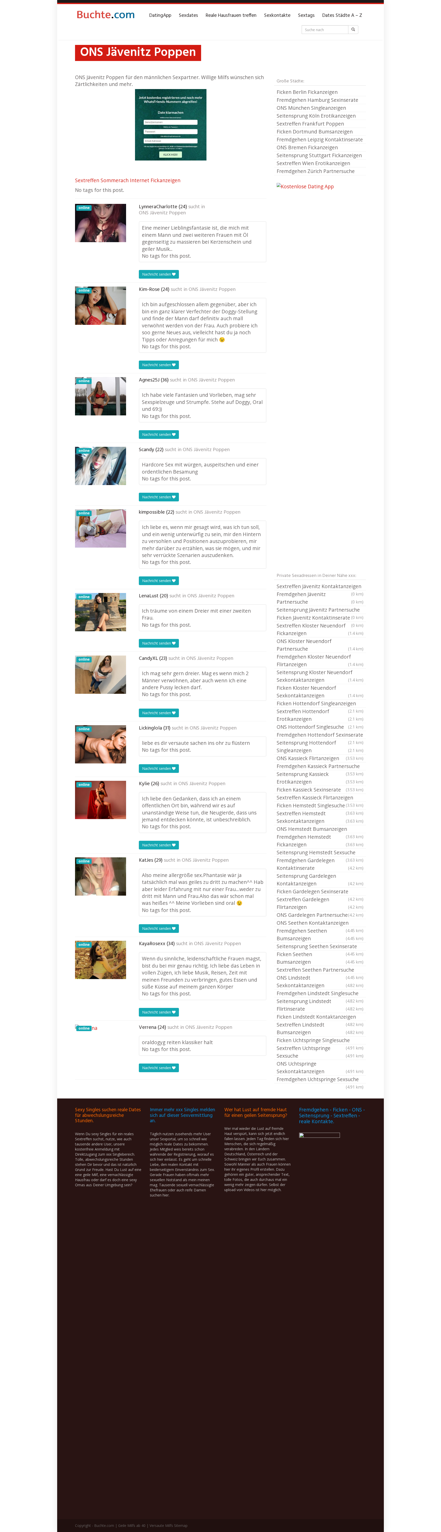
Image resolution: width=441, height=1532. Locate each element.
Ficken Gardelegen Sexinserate (320, 892)
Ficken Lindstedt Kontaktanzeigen (320, 1017)
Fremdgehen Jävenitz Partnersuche (320, 598)
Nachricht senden (157, 274)
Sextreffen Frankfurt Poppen (310, 123)
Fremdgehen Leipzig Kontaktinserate (320, 139)
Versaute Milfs (161, 1525)
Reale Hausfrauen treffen (231, 15)
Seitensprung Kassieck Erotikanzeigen (320, 778)
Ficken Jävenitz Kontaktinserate (320, 618)
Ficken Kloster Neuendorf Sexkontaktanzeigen (320, 691)
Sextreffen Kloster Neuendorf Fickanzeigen (320, 629)
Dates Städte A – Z (342, 15)
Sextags (306, 15)
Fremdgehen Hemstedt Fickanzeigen (320, 840)
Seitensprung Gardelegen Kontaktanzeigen (320, 879)
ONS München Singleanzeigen (311, 107)
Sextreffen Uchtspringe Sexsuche (320, 1052)
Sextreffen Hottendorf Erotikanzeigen (320, 715)
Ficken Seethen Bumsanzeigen (320, 958)
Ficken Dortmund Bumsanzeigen (315, 131)
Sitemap (181, 1525)
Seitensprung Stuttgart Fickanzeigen (319, 155)
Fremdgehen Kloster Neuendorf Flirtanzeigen (320, 660)
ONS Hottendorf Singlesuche (320, 726)
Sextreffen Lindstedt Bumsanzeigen (320, 1028)
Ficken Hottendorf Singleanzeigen (320, 704)
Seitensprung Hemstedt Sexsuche (320, 853)
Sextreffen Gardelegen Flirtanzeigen (320, 903)
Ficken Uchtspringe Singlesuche (320, 1040)
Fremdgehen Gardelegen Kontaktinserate (320, 864)
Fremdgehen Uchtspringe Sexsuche (320, 1079)
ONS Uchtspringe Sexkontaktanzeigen (320, 1067)
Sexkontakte (277, 15)
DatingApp (160, 15)
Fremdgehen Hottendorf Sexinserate (320, 735)
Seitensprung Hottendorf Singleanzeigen (320, 746)
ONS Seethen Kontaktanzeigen (320, 923)
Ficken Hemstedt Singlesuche (320, 806)
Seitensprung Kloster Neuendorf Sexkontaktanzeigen (320, 676)
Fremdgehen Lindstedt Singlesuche (320, 993)
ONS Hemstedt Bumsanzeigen (320, 829)
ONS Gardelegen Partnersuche (320, 914)
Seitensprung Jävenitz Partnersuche (320, 610)
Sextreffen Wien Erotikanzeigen (313, 163)
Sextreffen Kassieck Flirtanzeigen (320, 798)
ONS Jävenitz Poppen (162, 213)
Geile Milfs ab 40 (131, 1525)
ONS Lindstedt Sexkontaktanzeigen (320, 981)
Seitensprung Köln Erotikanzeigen (316, 115)
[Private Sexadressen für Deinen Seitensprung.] (105, 15)
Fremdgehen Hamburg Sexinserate (317, 99)
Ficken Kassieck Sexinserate (320, 789)
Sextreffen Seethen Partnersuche (320, 970)
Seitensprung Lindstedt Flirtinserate (320, 1005)
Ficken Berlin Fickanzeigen (307, 92)
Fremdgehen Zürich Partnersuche (316, 171)
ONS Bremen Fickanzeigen (307, 147)
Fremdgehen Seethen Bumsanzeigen (320, 934)
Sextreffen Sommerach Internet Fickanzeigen (127, 180)
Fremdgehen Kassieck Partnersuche (320, 766)
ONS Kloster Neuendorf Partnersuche (320, 645)
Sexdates (188, 15)
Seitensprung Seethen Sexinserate (320, 946)
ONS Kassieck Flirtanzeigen (320, 758)
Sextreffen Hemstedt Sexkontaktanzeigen (320, 817)
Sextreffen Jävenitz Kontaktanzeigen (320, 586)
